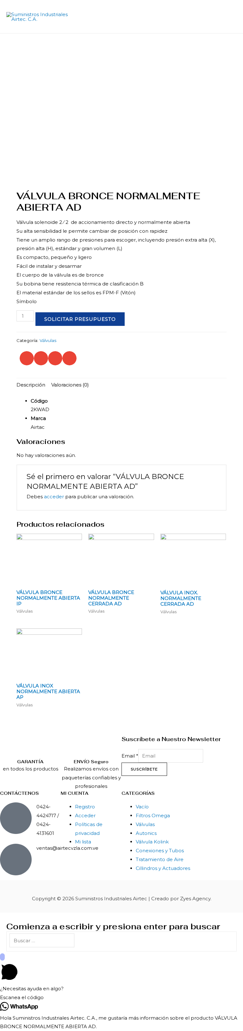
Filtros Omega (153, 815)
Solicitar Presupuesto (80, 319)
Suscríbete (144, 769)
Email (130, 756)
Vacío (142, 807)
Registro (85, 807)
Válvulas (48, 340)
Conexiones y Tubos (160, 851)
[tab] (30, 385)
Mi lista (83, 842)
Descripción (30, 385)
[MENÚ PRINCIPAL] (229, 16)
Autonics (146, 833)
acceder (54, 497)
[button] (27, 358)
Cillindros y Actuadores (163, 868)
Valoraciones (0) (70, 385)
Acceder (85, 815)
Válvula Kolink (152, 842)
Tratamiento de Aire (160, 859)
